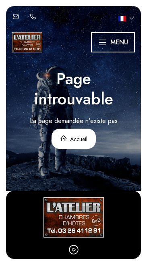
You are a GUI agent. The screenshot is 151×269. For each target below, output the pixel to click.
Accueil (77, 139)
